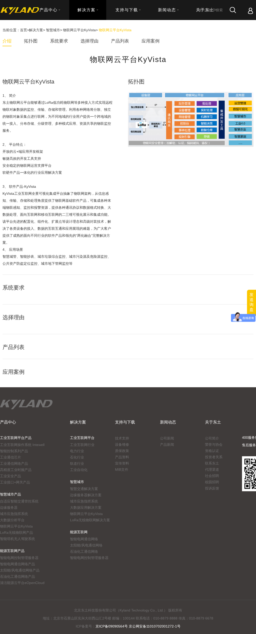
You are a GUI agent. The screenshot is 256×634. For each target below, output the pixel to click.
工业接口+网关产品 (15, 482)
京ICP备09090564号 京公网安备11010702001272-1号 (138, 626)
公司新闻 (167, 438)
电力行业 (77, 451)
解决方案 (36, 30)
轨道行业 (77, 464)
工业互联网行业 (82, 445)
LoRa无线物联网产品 (16, 532)
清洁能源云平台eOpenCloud (22, 583)
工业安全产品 (10, 476)
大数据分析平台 (12, 520)
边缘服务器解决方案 (86, 495)
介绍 (7, 41)
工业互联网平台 (82, 438)
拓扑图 (31, 41)
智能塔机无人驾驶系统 (17, 539)
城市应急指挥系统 (14, 514)
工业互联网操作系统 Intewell (22, 445)
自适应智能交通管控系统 (19, 501)
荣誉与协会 (213, 444)
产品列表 (120, 41)
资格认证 (212, 451)
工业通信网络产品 (14, 464)
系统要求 (59, 41)
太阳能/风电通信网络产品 (20, 570)
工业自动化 (79, 470)
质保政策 (122, 451)
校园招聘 (212, 482)
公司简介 (212, 438)
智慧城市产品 (10, 494)
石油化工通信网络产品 (17, 576)
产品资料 (122, 457)
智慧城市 (53, 30)
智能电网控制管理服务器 (19, 558)
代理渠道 (212, 470)
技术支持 (122, 438)
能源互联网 (79, 532)
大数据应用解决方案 (86, 508)
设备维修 (122, 444)
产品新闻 (167, 444)
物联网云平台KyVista (79, 30)
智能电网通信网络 (84, 539)
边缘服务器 (9, 508)
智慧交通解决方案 (84, 489)
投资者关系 (213, 457)
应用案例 (151, 41)
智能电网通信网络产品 (17, 564)
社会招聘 (212, 476)
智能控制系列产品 (14, 451)
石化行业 (77, 457)
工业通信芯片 (10, 457)
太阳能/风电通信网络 (86, 545)
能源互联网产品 (12, 551)
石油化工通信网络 (84, 552)
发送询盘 (252, 302)
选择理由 (89, 41)
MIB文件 (121, 470)
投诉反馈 (212, 488)
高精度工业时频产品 (16, 470)
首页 (23, 30)
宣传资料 (122, 463)
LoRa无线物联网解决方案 (90, 520)
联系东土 (212, 463)
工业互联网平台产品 (16, 438)
